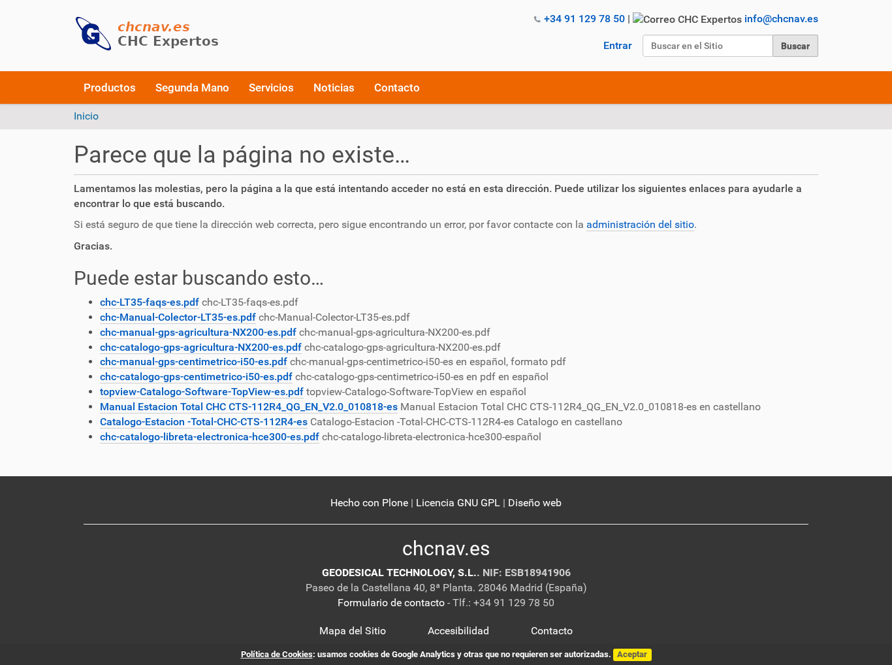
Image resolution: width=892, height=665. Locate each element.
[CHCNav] (152, 33)
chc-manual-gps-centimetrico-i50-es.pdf (193, 361)
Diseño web (535, 502)
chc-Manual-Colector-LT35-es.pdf (178, 317)
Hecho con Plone (369, 502)
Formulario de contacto (391, 602)
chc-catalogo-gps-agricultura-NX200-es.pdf (201, 347)
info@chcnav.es (781, 18)
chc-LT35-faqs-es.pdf (149, 302)
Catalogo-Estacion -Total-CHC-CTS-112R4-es (204, 421)
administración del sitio (640, 224)
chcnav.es (446, 548)
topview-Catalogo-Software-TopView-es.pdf (202, 391)
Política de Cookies (277, 654)
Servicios (271, 87)
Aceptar (632, 654)
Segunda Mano (192, 87)
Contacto (397, 87)
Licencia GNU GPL (458, 502)
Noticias (334, 87)
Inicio (86, 116)
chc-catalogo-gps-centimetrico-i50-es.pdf (196, 376)
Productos (110, 87)
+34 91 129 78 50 (584, 18)
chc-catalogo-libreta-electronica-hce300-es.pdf (209, 436)
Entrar (617, 45)
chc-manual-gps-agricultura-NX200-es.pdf (198, 332)
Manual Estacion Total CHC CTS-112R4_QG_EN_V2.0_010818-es (249, 406)
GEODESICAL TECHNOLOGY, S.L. (399, 572)
